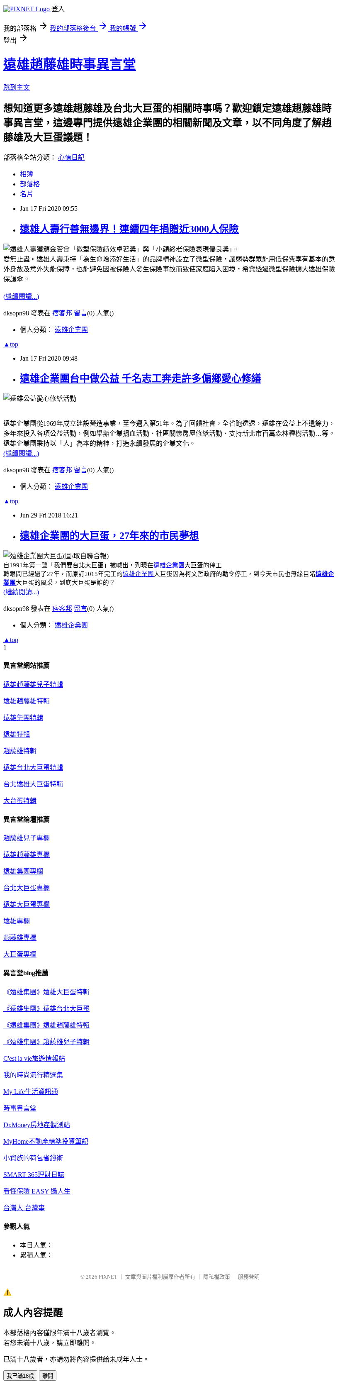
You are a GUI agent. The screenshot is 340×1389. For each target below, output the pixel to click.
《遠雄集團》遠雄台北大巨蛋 (46, 1008)
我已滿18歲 (20, 1376)
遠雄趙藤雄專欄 (26, 854)
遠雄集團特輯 (23, 717)
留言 (80, 313)
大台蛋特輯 (19, 800)
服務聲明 (249, 1277)
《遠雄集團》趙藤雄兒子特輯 (46, 1041)
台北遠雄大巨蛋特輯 (33, 784)
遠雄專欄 (16, 921)
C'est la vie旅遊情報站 (34, 1058)
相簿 (26, 174)
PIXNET (108, 1277)
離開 (47, 1376)
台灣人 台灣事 (24, 1207)
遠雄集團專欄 (23, 871)
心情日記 (71, 157)
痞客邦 (62, 313)
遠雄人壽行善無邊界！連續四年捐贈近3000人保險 (129, 229)
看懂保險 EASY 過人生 (36, 1191)
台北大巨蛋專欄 (26, 887)
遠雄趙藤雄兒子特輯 (33, 684)
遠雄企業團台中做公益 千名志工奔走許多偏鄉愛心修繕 (140, 378)
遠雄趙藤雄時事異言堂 (69, 64)
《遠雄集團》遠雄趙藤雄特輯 (46, 1025)
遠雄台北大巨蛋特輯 (33, 767)
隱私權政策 (216, 1277)
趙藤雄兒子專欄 (26, 838)
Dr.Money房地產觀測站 (36, 1124)
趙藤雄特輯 (19, 750)
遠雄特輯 (16, 734)
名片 (26, 194)
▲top (10, 344)
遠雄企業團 (71, 329)
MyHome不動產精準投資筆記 (45, 1141)
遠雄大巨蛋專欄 (26, 904)
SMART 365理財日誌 (33, 1174)
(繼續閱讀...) (21, 296)
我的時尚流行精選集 (33, 1075)
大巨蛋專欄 (19, 954)
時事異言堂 (19, 1108)
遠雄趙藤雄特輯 (26, 701)
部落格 (30, 184)
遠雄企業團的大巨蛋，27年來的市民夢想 (109, 535)
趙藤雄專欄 (19, 937)
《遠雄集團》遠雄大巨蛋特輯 (46, 992)
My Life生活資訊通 (30, 1091)
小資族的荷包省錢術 (33, 1158)
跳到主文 (16, 87)
